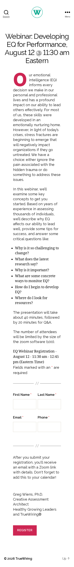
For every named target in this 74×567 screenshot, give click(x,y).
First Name (22, 395)
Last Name (47, 395)
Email (18, 417)
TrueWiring (23, 558)
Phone (43, 417)
